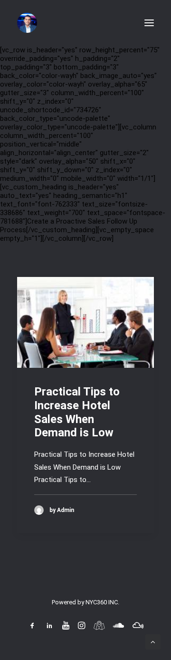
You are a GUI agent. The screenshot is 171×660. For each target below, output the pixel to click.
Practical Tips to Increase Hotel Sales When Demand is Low (77, 412)
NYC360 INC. (102, 602)
